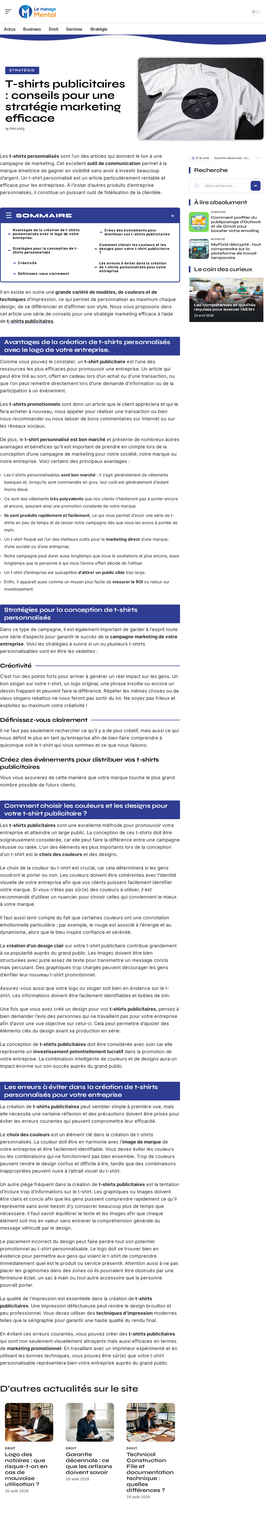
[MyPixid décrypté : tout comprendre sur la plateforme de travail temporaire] (199, 249)
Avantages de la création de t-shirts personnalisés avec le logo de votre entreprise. (46, 234)
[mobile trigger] (9, 11)
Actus (198, 299)
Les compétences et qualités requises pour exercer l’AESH (224, 307)
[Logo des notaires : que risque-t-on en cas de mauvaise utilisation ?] (29, 1422)
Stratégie (22, 70)
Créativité (27, 263)
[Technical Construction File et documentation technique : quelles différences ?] (151, 1422)
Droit (10, 1448)
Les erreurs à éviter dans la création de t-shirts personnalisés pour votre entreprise (133, 267)
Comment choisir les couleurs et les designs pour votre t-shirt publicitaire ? (134, 249)
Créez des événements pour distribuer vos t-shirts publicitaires (137, 232)
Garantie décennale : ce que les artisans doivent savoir (89, 1463)
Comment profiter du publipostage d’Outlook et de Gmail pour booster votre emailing (236, 224)
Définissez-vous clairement (43, 273)
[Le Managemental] (37, 11)
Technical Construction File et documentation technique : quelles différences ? (150, 1472)
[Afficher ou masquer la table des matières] (123, 216)
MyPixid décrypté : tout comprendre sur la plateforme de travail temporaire (236, 251)
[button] (258, 158)
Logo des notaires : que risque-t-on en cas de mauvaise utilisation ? (26, 1469)
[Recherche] (242, 12)
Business (218, 239)
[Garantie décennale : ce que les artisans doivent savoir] (90, 1422)
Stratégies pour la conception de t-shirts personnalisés (45, 250)
